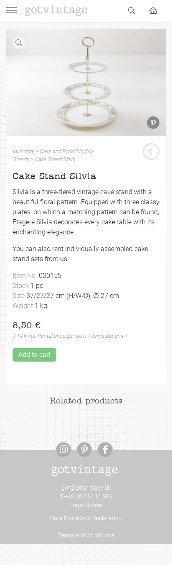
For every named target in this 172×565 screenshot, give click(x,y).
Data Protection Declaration (86, 518)
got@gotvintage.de (86, 487)
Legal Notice (86, 505)
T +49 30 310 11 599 (86, 496)
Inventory (23, 151)
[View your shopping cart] (156, 9)
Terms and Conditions (86, 535)
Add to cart (34, 355)
